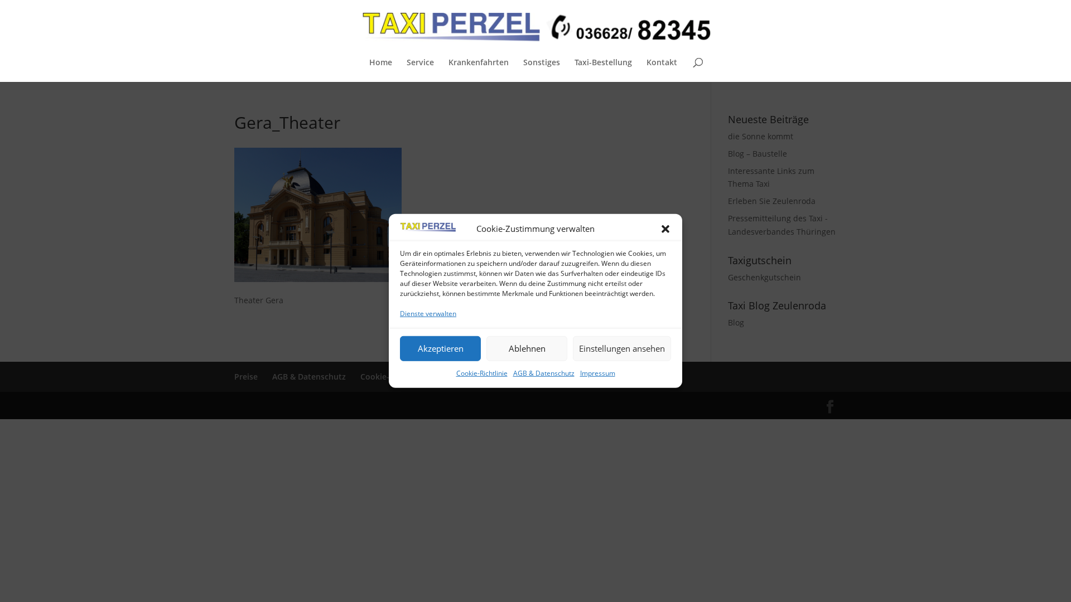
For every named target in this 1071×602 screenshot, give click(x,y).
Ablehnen (527, 348)
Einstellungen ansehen (622, 348)
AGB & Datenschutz (544, 372)
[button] (665, 229)
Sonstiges (541, 63)
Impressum (597, 372)
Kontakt (662, 63)
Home (380, 63)
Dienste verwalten (428, 313)
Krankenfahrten (478, 63)
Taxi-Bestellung (603, 63)
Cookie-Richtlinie (482, 372)
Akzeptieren (441, 348)
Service (420, 63)
